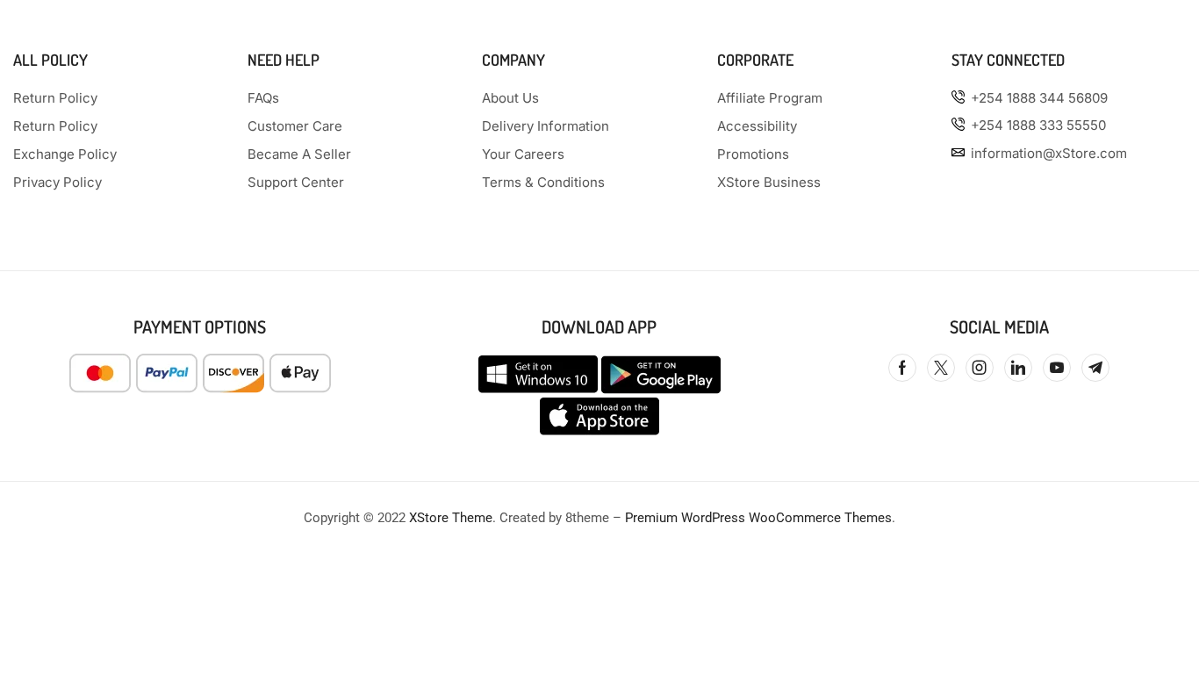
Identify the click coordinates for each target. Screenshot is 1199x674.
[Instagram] (980, 368)
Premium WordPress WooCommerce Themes (758, 518)
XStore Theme (450, 518)
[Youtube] (1057, 368)
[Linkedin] (1018, 368)
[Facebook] (902, 368)
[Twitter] (941, 368)
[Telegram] (1095, 368)
